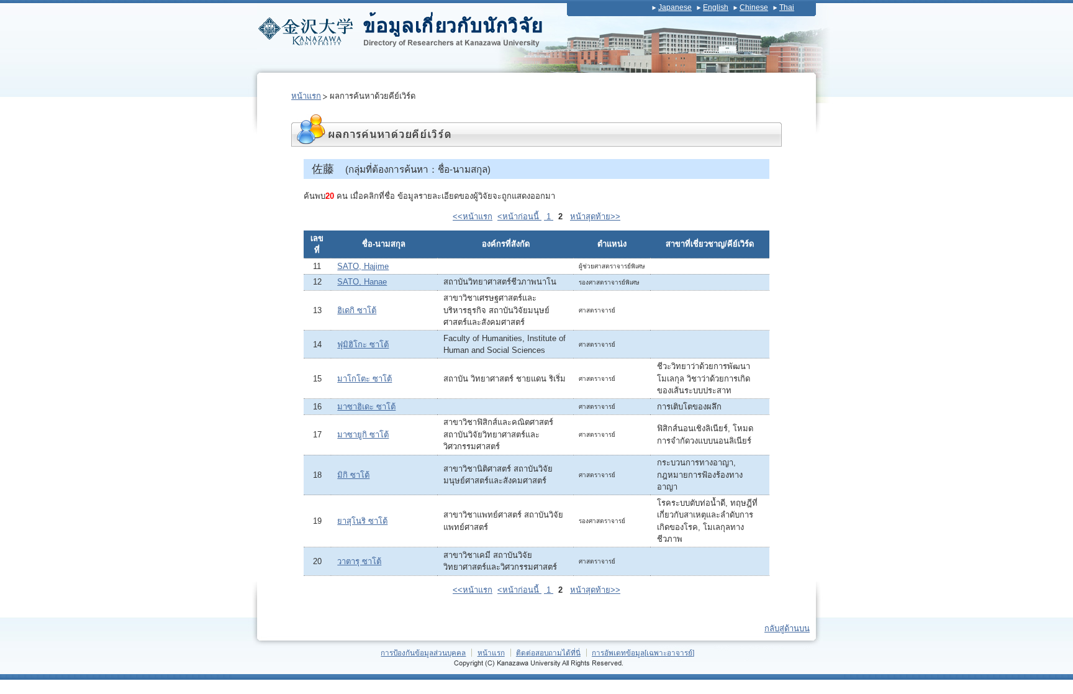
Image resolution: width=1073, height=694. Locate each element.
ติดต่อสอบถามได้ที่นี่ (548, 653)
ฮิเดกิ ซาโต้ (356, 310)
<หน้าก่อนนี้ (519, 216)
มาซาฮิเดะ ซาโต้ (366, 406)
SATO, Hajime (363, 266)
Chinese (754, 7)
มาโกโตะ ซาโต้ (364, 378)
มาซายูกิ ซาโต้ (363, 434)
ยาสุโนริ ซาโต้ (362, 521)
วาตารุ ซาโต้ (359, 561)
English (715, 7)
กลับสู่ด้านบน (787, 628)
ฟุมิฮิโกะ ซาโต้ (363, 344)
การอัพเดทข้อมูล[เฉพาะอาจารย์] (643, 653)
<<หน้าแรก (472, 216)
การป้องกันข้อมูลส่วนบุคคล (423, 653)
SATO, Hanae (362, 281)
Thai (786, 7)
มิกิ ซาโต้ (353, 475)
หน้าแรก (306, 96)
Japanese (675, 7)
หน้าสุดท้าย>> (595, 216)
